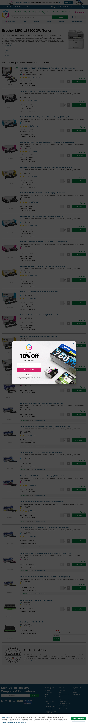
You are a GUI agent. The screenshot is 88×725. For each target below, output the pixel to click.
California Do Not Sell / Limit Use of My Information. (14, 722)
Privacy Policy (5, 717)
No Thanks (29, 375)
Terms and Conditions (60, 721)
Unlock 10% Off (29, 370)
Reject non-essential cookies (78, 721)
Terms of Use (36, 378)
